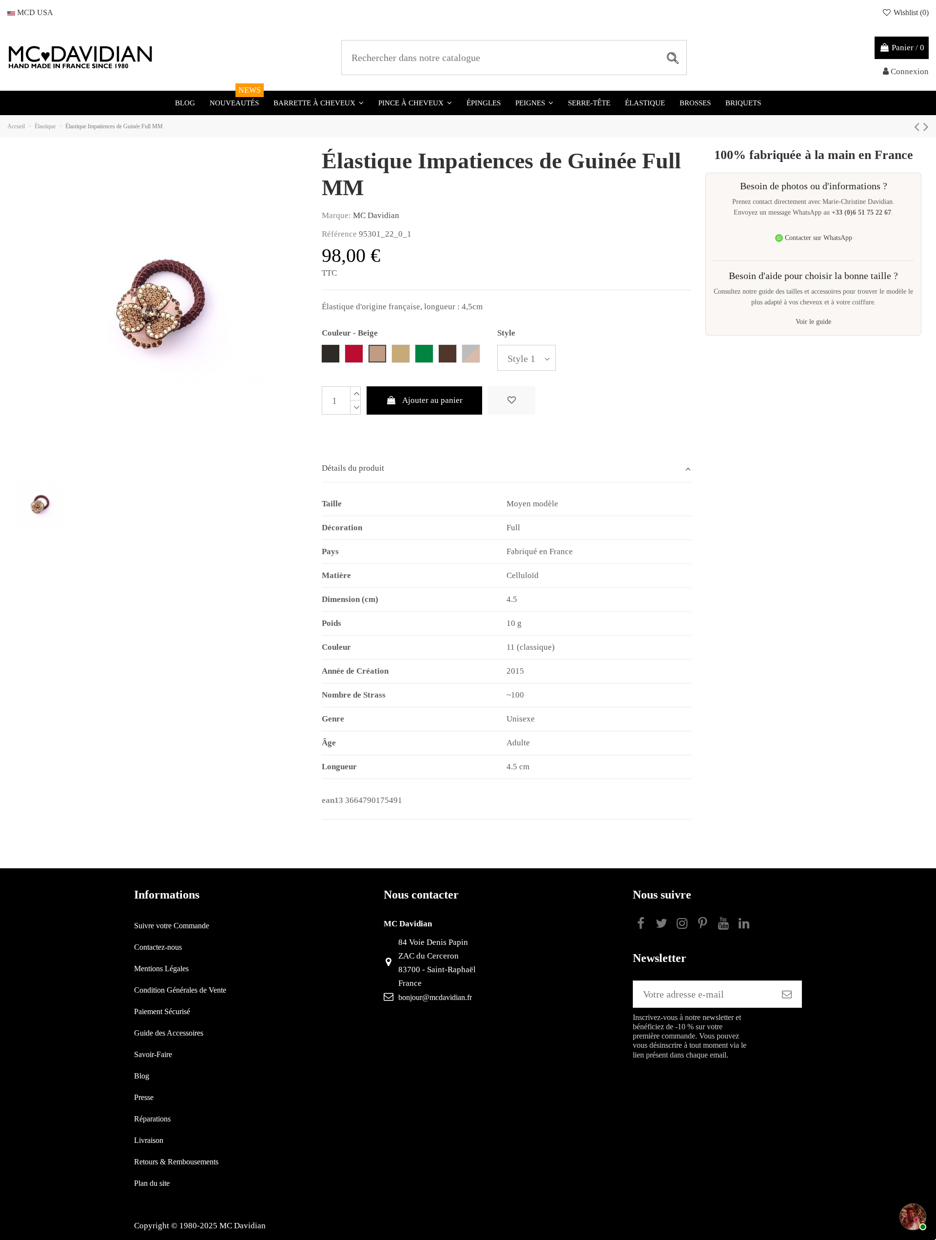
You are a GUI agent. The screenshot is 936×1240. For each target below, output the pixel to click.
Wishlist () (910, 12)
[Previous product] (918, 127)
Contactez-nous (158, 947)
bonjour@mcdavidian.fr (435, 997)
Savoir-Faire (153, 1054)
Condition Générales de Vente (180, 990)
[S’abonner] (786, 994)
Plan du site (152, 1183)
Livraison (148, 1140)
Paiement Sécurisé (162, 1011)
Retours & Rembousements (176, 1162)
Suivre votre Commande (171, 925)
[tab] (506, 469)
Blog (141, 1076)
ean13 (332, 800)
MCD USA (34, 12)
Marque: (336, 215)
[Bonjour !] (911, 1215)
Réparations (152, 1119)
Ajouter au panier (432, 400)
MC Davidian (376, 215)
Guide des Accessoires (168, 1033)
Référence (339, 234)
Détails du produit (353, 468)
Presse (144, 1097)
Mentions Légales (161, 968)
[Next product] (926, 127)
